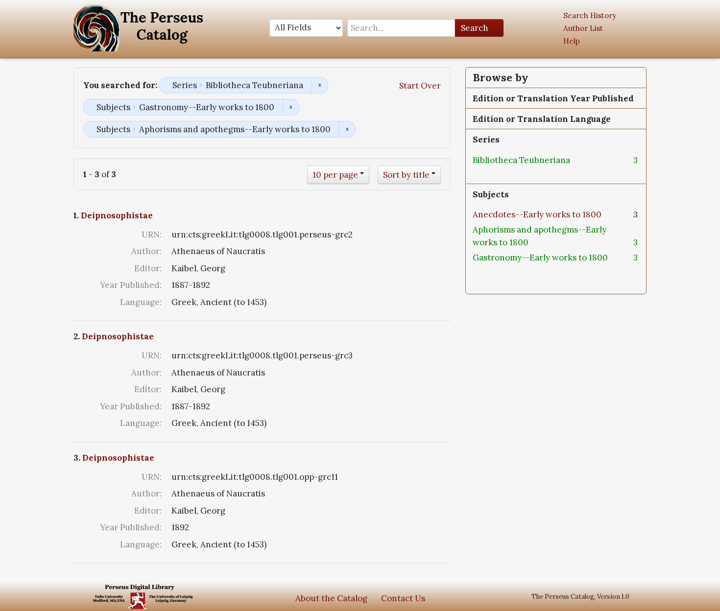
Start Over (420, 85)
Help (571, 41)
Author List (583, 28)
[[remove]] (578, 160)
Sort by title (406, 174)
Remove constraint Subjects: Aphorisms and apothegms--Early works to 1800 (347, 129)
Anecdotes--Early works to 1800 (537, 214)
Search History (589, 15)
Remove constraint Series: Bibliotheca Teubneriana (320, 85)
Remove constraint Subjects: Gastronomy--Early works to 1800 (291, 107)
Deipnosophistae (117, 215)
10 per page (335, 174)
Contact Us (403, 598)
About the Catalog (331, 598)
